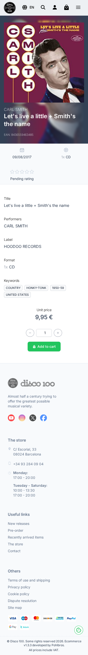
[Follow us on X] (32, 417)
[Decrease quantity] (30, 333)
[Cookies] (78, 630)
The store (15, 544)
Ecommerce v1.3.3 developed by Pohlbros (52, 643)
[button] (28, 7)
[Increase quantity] (58, 333)
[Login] (55, 7)
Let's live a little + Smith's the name (36, 205)
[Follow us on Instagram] (22, 417)
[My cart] (66, 7)
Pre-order (15, 530)
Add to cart (46, 346)
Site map (15, 607)
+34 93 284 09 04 (28, 464)
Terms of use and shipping (29, 580)
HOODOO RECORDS (22, 246)
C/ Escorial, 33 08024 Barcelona (27, 451)
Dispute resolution (22, 601)
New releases (18, 523)
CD (9, 266)
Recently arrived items (26, 537)
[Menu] (78, 7)
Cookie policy (18, 594)
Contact (14, 551)
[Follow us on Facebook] (43, 417)
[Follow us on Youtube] (11, 417)
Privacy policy (19, 587)
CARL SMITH (16, 225)
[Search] (43, 7)
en (32, 7)
